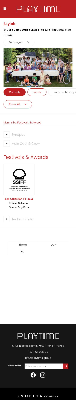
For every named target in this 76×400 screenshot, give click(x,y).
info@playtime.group (38, 358)
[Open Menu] (5, 9)
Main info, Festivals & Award (22, 122)
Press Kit (15, 104)
